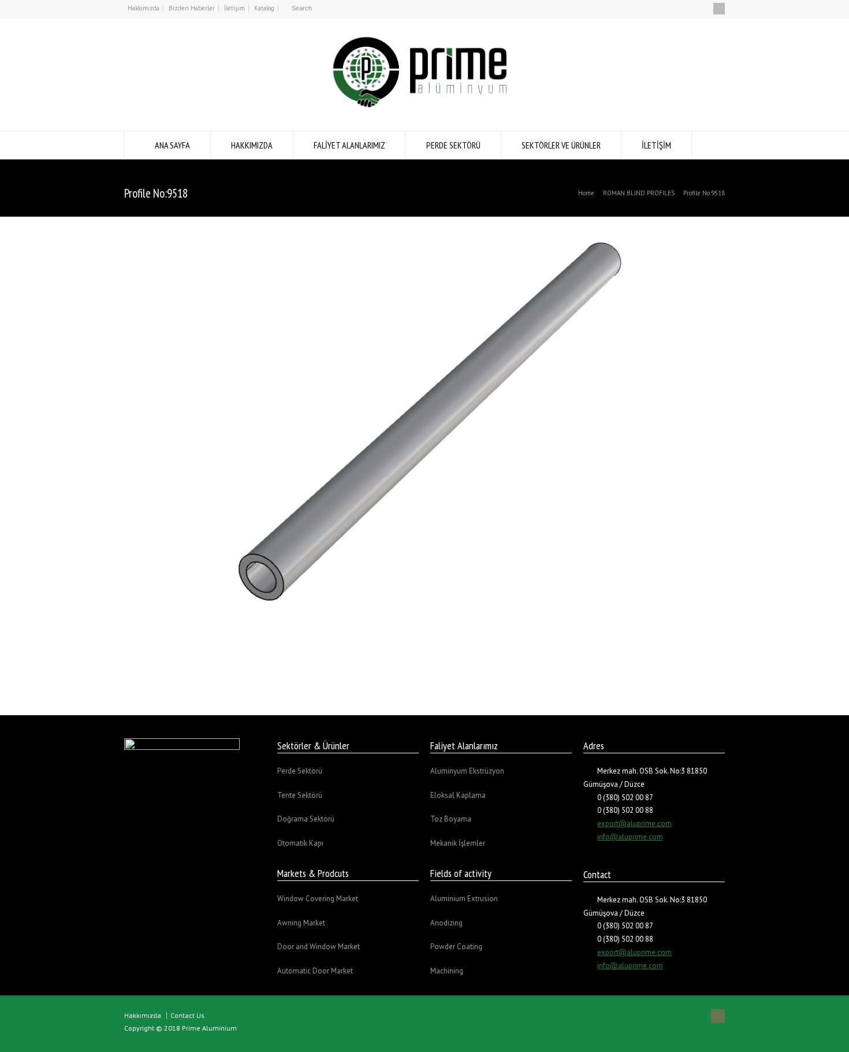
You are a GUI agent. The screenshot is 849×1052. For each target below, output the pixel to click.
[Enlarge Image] (424, 229)
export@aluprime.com (634, 823)
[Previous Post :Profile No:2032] (383, 676)
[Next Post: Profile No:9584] (465, 676)
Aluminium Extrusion (464, 899)
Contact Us (187, 1015)
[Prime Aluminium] (424, 109)
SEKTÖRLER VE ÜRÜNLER (561, 145)
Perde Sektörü (299, 771)
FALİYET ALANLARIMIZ (349, 145)
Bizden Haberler (192, 8)
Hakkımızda (143, 8)
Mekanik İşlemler (457, 843)
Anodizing (446, 923)
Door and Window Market (318, 946)
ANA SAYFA (172, 145)
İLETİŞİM (656, 145)
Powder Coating (456, 946)
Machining (446, 971)
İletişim (234, 8)
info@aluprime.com (630, 837)
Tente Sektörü (299, 795)
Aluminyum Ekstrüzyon (467, 771)
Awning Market (301, 923)
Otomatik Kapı (300, 843)
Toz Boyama (450, 819)
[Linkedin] (719, 8)
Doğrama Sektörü (305, 819)
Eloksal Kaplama (458, 795)
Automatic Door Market (315, 971)
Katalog (264, 8)
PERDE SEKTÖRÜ (453, 145)
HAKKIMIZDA (252, 145)
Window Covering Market (317, 899)
